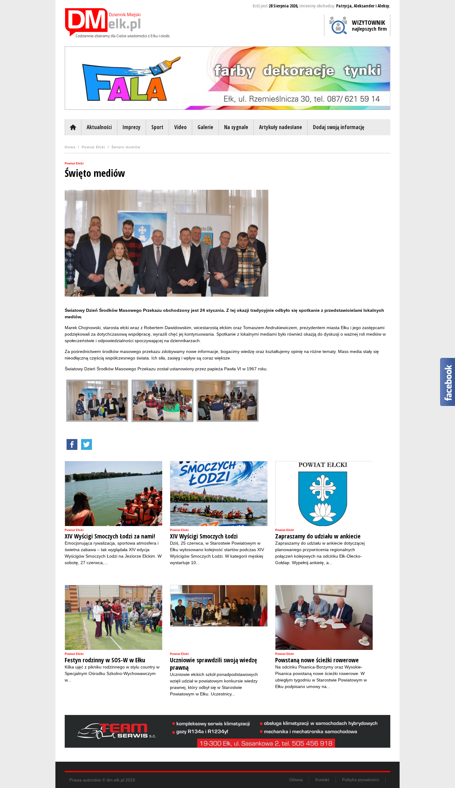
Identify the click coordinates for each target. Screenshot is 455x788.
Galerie (205, 127)
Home (70, 147)
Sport (157, 127)
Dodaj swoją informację (338, 127)
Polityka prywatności (360, 779)
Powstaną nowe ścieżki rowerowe (317, 660)
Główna (73, 127)
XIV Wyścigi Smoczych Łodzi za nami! (110, 536)
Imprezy (132, 127)
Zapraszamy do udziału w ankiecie (318, 536)
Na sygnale (236, 127)
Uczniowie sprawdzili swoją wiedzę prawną (213, 663)
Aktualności (99, 127)
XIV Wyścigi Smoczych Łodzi (204, 536)
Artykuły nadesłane (280, 127)
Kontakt (322, 779)
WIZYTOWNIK (369, 25)
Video (180, 127)
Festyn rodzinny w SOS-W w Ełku (105, 660)
